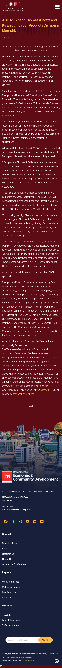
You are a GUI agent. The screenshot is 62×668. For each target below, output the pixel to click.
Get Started (8, 553)
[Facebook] (5, 521)
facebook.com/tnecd (23, 394)
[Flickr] (41, 521)
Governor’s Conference (14, 564)
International (8, 597)
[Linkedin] (34, 521)
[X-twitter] (13, 521)
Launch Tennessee (11, 620)
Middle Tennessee (11, 587)
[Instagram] (20, 521)
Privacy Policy (29, 661)
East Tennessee (10, 592)
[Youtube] (27, 521)
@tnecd (45, 389)
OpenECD (7, 559)
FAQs (5, 548)
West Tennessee (10, 581)
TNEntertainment (11, 625)
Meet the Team (9, 543)
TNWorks (7, 614)
